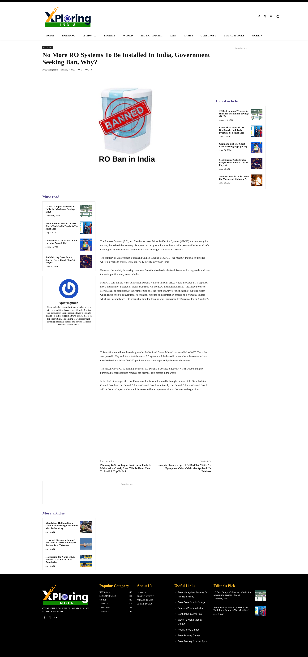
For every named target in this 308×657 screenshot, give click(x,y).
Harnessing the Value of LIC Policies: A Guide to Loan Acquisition (61, 559)
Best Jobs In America (190, 613)
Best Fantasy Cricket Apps (193, 641)
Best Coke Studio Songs (191, 602)
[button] (278, 16)
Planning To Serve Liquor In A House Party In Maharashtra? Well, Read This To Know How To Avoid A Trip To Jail (125, 468)
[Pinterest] (200, 69)
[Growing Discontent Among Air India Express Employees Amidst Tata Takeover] (86, 544)
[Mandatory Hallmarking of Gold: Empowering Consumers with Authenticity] (86, 527)
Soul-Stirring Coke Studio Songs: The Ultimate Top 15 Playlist (60, 260)
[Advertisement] (155, 216)
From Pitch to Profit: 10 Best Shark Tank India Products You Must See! (62, 226)
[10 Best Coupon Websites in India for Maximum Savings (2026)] (86, 211)
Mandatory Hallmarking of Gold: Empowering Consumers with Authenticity (62, 526)
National (47, 47)
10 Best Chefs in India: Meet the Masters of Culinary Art (234, 177)
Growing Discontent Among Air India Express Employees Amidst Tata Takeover (61, 543)
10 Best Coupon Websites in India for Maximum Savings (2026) (60, 209)
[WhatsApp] (208, 69)
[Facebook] (259, 16)
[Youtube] (271, 16)
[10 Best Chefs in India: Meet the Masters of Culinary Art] (256, 180)
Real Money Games (189, 629)
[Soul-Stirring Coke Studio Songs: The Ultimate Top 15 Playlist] (86, 261)
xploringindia (51, 70)
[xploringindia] (68, 288)
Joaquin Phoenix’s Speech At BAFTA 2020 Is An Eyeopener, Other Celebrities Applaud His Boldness (184, 468)
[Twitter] (265, 16)
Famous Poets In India (190, 608)
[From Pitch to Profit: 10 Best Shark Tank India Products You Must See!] (86, 228)
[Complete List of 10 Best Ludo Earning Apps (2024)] (86, 245)
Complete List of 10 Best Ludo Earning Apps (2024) (61, 241)
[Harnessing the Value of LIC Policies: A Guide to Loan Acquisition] (86, 561)
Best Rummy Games (189, 635)
